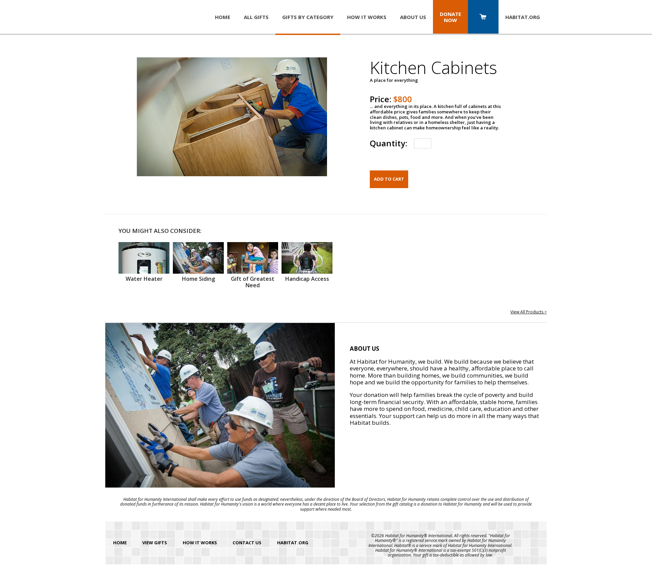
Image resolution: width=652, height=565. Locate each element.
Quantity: (388, 143)
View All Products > (528, 312)
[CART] (483, 17)
